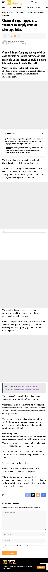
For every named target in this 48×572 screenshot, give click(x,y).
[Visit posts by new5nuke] (4, 42)
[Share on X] (11, 36)
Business (7, 15)
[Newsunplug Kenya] (14, 2)
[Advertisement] (24, 105)
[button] (41, 567)
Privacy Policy (28, 566)
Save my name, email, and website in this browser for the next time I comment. (25, 547)
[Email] (15, 36)
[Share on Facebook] (7, 36)
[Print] (18, 36)
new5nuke (11, 41)
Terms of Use (10, 568)
